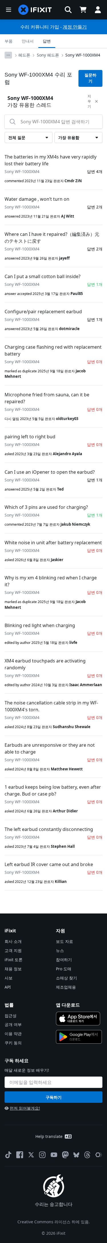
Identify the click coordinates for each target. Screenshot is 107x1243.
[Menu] (8, 10)
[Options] (8, 55)
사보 (9, 978)
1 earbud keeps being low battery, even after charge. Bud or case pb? (53, 790)
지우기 (89, 101)
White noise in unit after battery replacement (53, 542)
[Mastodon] (65, 1154)
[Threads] (87, 1154)
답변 (47, 41)
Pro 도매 (63, 968)
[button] (68, 9)
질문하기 (90, 78)
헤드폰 (24, 55)
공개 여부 (13, 1024)
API (8, 987)
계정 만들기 (75, 27)
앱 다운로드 (68, 1005)
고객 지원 (13, 950)
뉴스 (60, 950)
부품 (9, 41)
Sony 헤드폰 (48, 55)
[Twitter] (31, 1154)
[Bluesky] (76, 1155)
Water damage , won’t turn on (37, 199)
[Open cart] (83, 9)
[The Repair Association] (98, 1154)
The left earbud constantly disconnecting (49, 829)
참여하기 (64, 959)
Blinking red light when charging (40, 625)
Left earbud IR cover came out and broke (49, 864)
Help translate (48, 1136)
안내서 (28, 41)
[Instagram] (42, 1154)
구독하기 (54, 1097)
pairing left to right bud (30, 436)
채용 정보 (13, 968)
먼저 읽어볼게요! (25, 1108)
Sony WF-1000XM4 (82, 55)
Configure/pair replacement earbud (43, 311)
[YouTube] (54, 1154)
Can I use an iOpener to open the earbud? (50, 472)
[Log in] (98, 9)
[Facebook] (19, 1154)
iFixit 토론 (14, 959)
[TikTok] (8, 1154)
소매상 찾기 (66, 978)
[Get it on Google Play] (79, 1037)
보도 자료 (64, 941)
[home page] (35, 10)
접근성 (11, 1015)
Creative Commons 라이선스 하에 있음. (53, 1221)
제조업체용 (66, 987)
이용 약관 (13, 1033)
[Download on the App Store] (78, 1018)
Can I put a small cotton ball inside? (42, 276)
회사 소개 (13, 941)
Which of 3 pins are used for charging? (46, 507)
